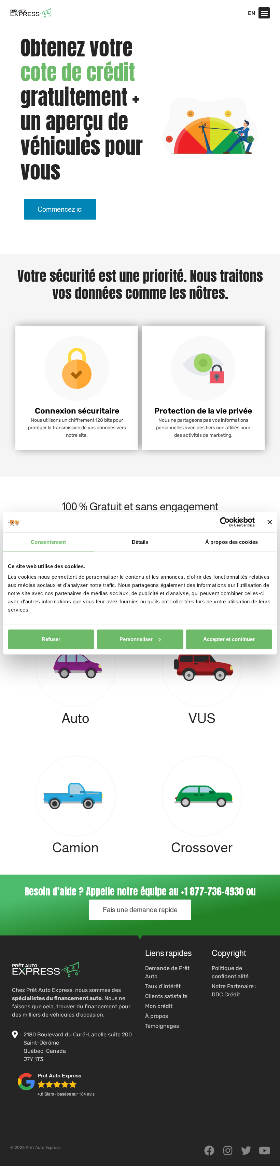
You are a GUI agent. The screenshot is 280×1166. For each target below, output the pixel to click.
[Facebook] (209, 1150)
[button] (264, 12)
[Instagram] (228, 1150)
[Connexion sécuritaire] (76, 368)
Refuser (51, 639)
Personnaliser (136, 639)
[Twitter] (246, 1150)
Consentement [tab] (48, 542)
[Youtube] (265, 1150)
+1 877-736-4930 (212, 891)
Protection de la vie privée (203, 411)
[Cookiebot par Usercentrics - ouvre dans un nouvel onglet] (225, 522)
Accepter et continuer (229, 639)
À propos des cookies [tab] (231, 542)
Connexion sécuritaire (77, 411)
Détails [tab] (140, 542)
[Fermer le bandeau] (269, 522)
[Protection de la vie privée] (203, 368)
